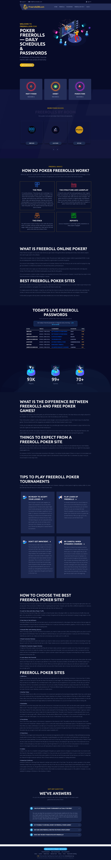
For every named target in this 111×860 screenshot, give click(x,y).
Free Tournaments (66, 851)
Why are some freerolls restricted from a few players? (52, 829)
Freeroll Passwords (45, 851)
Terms (64, 853)
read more (31, 97)
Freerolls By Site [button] (79, 7)
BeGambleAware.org (69, 856)
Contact (40, 853)
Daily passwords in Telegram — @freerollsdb (55, 849)
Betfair (79, 143)
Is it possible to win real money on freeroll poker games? (52, 825)
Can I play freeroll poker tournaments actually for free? (53, 808)
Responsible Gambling (72, 853)
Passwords (69, 7)
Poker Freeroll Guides (55, 851)
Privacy (59, 853)
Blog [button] (88, 7)
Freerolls (61, 7)
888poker (31, 143)
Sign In (89, 1)
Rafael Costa (46, 853)
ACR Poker (55, 143)
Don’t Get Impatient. (39, 541)
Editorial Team (54, 853)
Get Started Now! (27, 65)
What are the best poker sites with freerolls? (49, 834)
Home (55, 7)
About (35, 853)
